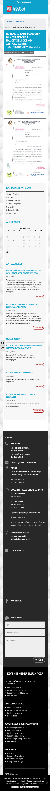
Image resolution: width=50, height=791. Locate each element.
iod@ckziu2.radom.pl (20, 539)
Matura (10, 753)
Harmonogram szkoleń (17, 727)
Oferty (8, 207)
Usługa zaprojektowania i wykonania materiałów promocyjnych (24, 346)
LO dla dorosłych (12, 203)
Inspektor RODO (20, 532)
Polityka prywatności (29, 787)
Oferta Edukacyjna (15, 758)
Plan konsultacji (14, 687)
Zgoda (15, 787)
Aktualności (20, 21)
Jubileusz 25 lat (11, 200)
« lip (7, 252)
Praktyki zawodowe (15, 713)
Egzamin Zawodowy (15, 756)
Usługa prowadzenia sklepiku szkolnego (20, 395)
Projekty (9, 213)
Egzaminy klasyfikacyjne (17, 693)
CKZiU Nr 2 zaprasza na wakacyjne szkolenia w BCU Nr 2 (22, 305)
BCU (7, 197)
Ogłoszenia (10, 210)
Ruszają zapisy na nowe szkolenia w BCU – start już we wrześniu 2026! (23, 271)
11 (13, 240)
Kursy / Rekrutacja (15, 761)
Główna (11, 21)
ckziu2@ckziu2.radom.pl (23, 462)
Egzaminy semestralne (17, 690)
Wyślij (39, 659)
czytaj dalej (38, 296)
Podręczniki (12, 695)
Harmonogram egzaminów (18, 738)
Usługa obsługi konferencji (19, 372)
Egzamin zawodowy (15, 736)
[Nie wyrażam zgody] (47, 783)
